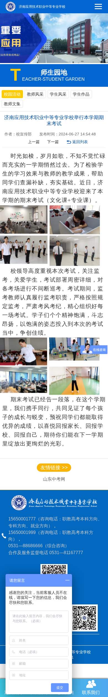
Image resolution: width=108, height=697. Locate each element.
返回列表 (80, 142)
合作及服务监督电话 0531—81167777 (45, 552)
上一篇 (34, 142)
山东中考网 (54, 479)
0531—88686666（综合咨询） (38, 545)
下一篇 (53, 142)
